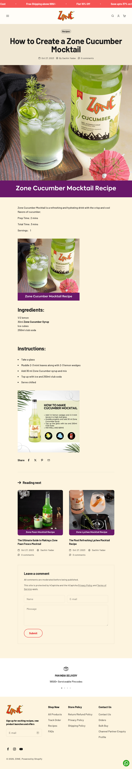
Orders (102, 719)
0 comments (87, 58)
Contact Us (105, 714)
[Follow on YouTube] (21, 749)
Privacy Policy (85, 585)
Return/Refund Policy (80, 714)
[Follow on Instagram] (14, 749)
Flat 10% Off (66, 3)
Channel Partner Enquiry (112, 731)
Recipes (66, 31)
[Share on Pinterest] (42, 460)
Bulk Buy (103, 725)
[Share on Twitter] (35, 460)
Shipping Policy (76, 725)
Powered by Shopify (32, 758)
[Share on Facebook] (28, 460)
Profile (102, 737)
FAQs (51, 731)
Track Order (54, 719)
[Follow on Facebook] (8, 749)
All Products (55, 714)
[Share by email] (48, 460)
